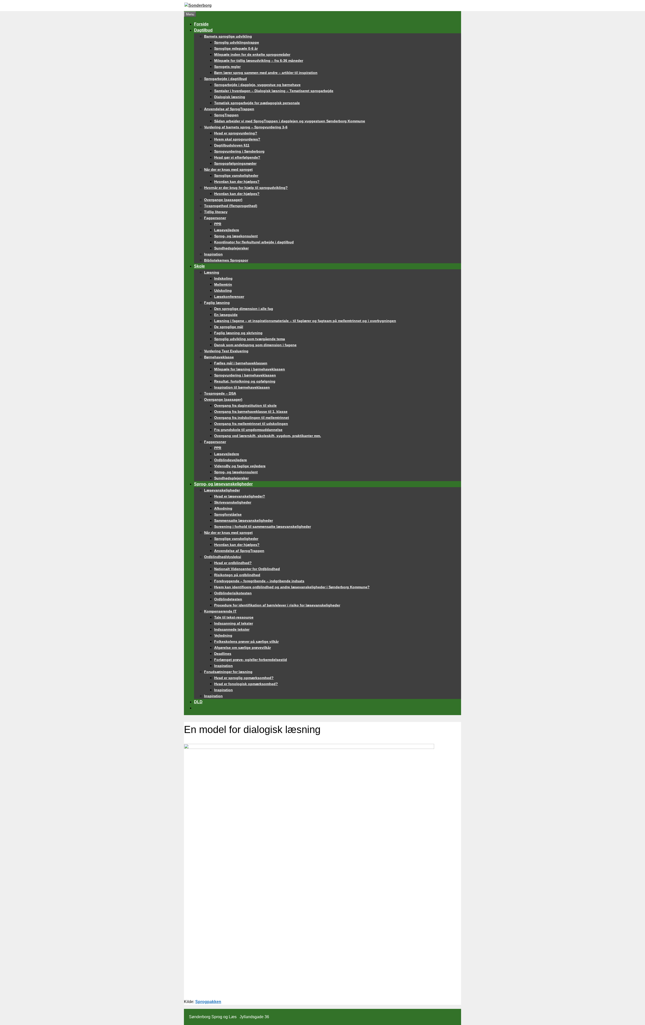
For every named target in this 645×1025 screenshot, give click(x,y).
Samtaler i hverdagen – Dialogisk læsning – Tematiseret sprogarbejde (273, 91)
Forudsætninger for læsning (228, 672)
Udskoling (223, 290)
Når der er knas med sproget (228, 169)
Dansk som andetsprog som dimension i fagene (255, 345)
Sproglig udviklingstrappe (236, 42)
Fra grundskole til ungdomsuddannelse (248, 430)
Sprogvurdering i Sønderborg (239, 151)
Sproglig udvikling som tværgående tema (249, 339)
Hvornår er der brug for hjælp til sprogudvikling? (246, 188)
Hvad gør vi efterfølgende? (237, 157)
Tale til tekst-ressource (233, 617)
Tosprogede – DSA (220, 393)
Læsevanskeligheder (222, 490)
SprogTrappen (226, 115)
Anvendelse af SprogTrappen (229, 109)
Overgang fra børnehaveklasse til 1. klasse (250, 411)
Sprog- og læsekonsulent (236, 236)
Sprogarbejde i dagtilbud (225, 79)
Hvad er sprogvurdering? (235, 133)
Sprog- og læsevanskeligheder (223, 484)
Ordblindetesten (228, 599)
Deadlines (222, 654)
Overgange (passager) (223, 200)
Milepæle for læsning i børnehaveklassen (249, 369)
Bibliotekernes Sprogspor (226, 260)
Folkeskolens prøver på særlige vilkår (246, 641)
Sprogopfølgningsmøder (235, 163)
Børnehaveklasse (219, 357)
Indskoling (223, 278)
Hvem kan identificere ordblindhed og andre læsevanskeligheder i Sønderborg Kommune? (292, 587)
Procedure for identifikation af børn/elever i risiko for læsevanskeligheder (277, 605)
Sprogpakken (208, 1002)
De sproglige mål (228, 327)
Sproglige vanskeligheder (236, 175)
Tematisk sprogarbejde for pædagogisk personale (257, 103)
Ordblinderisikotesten (233, 593)
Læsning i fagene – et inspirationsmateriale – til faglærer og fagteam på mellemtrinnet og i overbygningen (305, 321)
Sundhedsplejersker (231, 248)
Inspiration (213, 254)
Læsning (211, 272)
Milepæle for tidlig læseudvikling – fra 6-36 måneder (258, 60)
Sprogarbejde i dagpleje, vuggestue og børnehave (257, 85)
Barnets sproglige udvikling (228, 36)
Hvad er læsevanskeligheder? (239, 496)
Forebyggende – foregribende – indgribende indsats (259, 581)
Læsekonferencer (229, 297)
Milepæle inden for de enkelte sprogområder (252, 54)
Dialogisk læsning (229, 97)
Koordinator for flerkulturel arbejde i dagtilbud (254, 242)
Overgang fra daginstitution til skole (245, 405)
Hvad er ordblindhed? (233, 563)
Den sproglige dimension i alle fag (243, 309)
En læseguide (226, 315)
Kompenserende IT (220, 611)
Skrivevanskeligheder (232, 502)
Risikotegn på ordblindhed (237, 575)
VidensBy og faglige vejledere (240, 466)
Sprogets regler (227, 67)
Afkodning (223, 508)
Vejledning (223, 635)
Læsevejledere (226, 230)
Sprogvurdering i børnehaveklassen (245, 375)
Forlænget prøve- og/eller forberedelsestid (250, 660)
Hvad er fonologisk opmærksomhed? (246, 684)
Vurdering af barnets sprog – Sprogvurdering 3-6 (245, 127)
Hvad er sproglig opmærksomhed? (244, 678)
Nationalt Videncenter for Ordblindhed (247, 569)
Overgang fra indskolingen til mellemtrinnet (251, 418)
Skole (199, 266)
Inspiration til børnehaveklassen (242, 387)
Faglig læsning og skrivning (238, 333)
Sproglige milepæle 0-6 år (236, 48)
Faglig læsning (217, 303)
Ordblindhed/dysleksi (222, 557)
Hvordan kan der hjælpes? (237, 182)
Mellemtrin (223, 284)
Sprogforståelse (228, 514)
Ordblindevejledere (230, 460)
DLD (198, 702)
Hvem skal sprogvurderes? (237, 139)
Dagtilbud (203, 30)
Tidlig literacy (216, 212)
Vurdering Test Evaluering (226, 351)
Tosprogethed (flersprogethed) (230, 206)
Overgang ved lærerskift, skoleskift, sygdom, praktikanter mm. (267, 436)
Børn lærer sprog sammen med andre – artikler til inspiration (265, 73)
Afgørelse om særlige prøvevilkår (242, 648)
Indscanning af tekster (233, 623)
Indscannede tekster (231, 629)
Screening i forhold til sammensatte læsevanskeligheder (262, 526)
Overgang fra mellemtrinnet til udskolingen (251, 424)
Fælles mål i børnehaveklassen (240, 363)
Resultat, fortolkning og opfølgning (244, 381)
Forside (201, 24)
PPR (217, 224)
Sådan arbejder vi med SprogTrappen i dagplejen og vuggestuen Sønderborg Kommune (289, 121)
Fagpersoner (215, 218)
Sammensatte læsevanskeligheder (243, 520)
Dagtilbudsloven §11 (231, 145)
